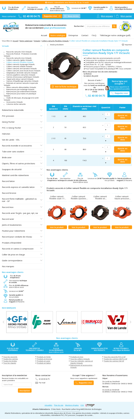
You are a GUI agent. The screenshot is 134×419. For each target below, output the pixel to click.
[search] (98, 26)
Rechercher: (79, 26)
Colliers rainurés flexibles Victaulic (55, 41)
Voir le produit (57, 227)
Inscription (25, 390)
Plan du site (58, 405)
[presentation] (48, 213)
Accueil (15, 41)
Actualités (48, 405)
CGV (82, 405)
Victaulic (37, 41)
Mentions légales (72, 405)
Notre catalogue (26, 41)
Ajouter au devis (122, 116)
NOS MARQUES (9, 308)
